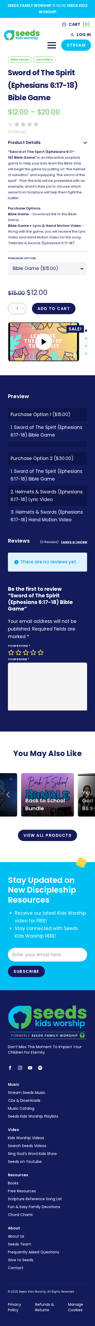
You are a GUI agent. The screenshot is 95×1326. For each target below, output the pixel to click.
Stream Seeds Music (26, 1092)
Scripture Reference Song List (35, 1199)
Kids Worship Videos (26, 1137)
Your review (18, 659)
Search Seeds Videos (27, 1145)
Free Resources (22, 1191)
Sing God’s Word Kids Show (32, 1153)
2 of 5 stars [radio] (19, 653)
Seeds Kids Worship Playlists (33, 1116)
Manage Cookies (75, 1307)
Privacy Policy (14, 1307)
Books (13, 1183)
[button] (8, 795)
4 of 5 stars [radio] (33, 653)
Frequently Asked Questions (33, 1252)
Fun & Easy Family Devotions (34, 1206)
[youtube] (30, 1068)
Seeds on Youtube (25, 1161)
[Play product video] (43, 342)
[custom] (40, 1068)
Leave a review (74, 542)
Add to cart (53, 308)
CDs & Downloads (24, 1100)
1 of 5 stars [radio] (11, 653)
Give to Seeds (20, 1260)
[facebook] (10, 1068)
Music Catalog (21, 1108)
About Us (16, 1236)
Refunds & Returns (44, 1307)
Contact (15, 1267)
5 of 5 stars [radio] (41, 653)
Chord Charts (20, 1214)
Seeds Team (19, 1244)
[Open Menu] (52, 45)
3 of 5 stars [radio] (26, 653)
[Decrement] (11, 308)
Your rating (19, 646)
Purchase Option (22, 258)
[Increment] (23, 308)
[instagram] (20, 1068)
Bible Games (20, 60)
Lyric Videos (44, 60)
